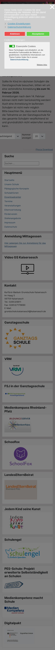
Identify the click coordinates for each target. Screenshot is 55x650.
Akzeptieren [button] (38, 34)
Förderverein (10, 214)
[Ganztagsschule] (21, 338)
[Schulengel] (22, 551)
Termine (8, 201)
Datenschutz (10, 226)
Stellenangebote (12, 218)
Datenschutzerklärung (19, 60)
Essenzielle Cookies (26, 46)
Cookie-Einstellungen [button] (19, 23)
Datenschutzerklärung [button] (19, 27)
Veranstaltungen (12, 205)
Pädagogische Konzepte (16, 188)
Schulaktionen (11, 192)
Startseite (9, 180)
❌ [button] (52, 7)
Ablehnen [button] (15, 34)
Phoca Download (44, 149)
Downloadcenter (12, 197)
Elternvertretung (12, 209)
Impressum (9, 222)
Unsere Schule (11, 184)
